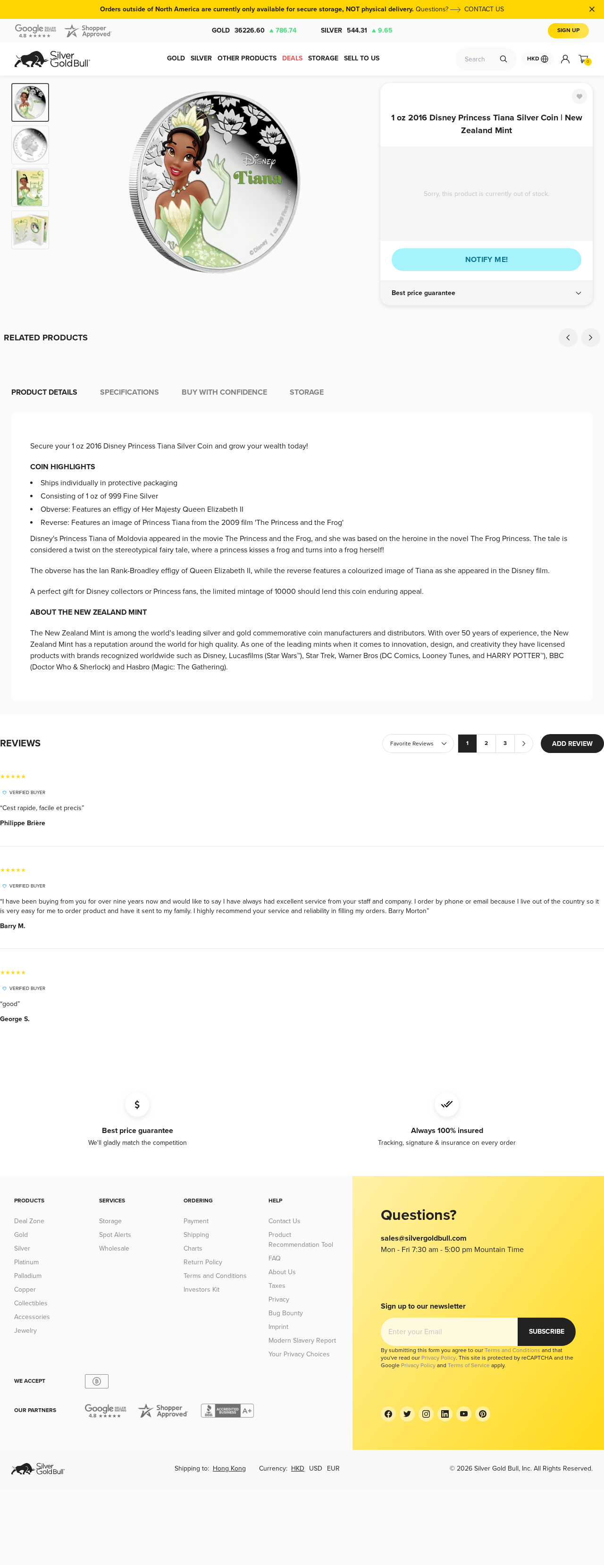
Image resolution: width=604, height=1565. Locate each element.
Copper (25, 1290)
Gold (254, 30)
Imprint (278, 1327)
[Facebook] (388, 1413)
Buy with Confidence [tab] (224, 392)
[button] (486, 293)
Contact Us (284, 1221)
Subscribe (546, 1332)
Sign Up (568, 30)
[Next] (358, 182)
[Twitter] (407, 1413)
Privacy (278, 1299)
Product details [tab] (44, 392)
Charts (193, 1248)
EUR (333, 1468)
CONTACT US (484, 9)
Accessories (32, 1317)
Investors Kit (201, 1290)
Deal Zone (29, 1221)
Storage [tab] (307, 392)
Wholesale (114, 1248)
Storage (110, 1221)
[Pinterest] (482, 1413)
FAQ (274, 1258)
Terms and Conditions (215, 1276)
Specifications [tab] (129, 392)
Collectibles (31, 1303)
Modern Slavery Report (302, 1341)
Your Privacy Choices (299, 1354)
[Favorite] (579, 96)
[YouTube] (463, 1413)
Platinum (26, 1262)
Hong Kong (229, 1468)
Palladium (28, 1276)
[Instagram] (426, 1413)
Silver (357, 30)
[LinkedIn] (445, 1413)
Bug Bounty (285, 1313)
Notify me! (486, 259)
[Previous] (70, 182)
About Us (282, 1272)
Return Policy (203, 1262)
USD (315, 1468)
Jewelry (25, 1331)
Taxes (276, 1286)
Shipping (196, 1235)
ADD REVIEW (572, 744)
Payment (196, 1221)
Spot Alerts (115, 1235)
